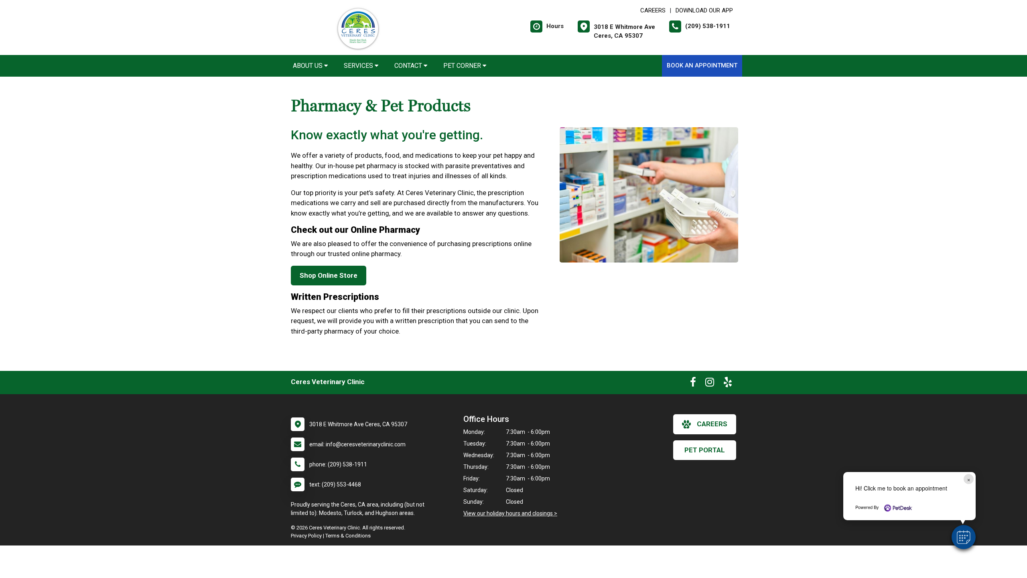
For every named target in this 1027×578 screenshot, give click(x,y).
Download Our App (704, 10)
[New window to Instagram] (709, 384)
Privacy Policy (306, 536)
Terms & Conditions (348, 536)
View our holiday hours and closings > (510, 513)
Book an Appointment (702, 65)
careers (712, 424)
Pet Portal (704, 450)
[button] (964, 537)
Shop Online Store (328, 275)
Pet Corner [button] (463, 65)
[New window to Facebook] (693, 384)
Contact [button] (409, 65)
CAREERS (653, 10)
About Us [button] (308, 65)
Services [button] (359, 65)
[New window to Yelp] (727, 384)
